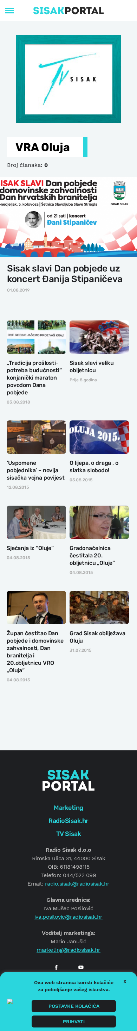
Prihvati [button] (74, 1021)
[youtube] (81, 967)
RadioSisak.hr (68, 821)
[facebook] (56, 967)
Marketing (68, 808)
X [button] (124, 981)
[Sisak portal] (68, 10)
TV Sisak (68, 834)
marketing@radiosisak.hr (68, 949)
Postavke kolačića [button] (73, 1006)
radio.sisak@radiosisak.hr (77, 883)
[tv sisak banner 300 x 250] (68, 78)
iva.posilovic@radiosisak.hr (68, 916)
